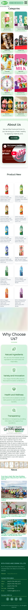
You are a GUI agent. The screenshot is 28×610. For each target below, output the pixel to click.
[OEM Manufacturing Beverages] (4, 2)
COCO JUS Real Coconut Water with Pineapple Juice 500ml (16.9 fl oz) (21, 199)
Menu (25, 3)
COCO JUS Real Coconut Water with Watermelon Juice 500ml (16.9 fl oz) (5, 199)
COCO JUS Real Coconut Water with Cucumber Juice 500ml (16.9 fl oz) (20, 240)
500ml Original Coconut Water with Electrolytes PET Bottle (20, 280)
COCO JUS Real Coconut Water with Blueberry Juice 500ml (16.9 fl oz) (6, 260)
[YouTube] (20, 599)
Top (26, 28)
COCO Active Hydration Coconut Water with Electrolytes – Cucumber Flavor (5, 281)
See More (14, 138)
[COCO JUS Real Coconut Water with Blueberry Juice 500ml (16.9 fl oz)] (6, 250)
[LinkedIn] (11, 599)
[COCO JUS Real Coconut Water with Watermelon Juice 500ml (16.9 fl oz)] (6, 189)
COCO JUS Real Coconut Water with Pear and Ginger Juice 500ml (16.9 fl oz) (6, 219)
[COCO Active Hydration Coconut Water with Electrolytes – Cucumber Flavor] (6, 270)
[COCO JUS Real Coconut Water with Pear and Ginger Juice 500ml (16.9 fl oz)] (6, 209)
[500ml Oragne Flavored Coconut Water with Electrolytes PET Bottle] (6, 292)
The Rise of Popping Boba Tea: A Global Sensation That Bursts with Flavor (13, 534)
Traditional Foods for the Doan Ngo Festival (12, 499)
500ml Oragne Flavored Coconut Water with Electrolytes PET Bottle (5, 303)
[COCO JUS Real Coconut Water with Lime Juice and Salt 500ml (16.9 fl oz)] (6, 230)
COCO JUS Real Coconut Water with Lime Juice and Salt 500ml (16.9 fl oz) (5, 240)
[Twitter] (16, 599)
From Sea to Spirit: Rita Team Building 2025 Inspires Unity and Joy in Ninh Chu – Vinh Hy (14, 478)
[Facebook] (7, 599)
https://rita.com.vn (12, 573)
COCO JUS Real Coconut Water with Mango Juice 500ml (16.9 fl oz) (20, 219)
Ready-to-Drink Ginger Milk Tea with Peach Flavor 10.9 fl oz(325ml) (21, 259)
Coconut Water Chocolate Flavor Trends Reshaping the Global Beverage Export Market (13, 516)
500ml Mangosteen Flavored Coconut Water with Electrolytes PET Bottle (20, 303)
